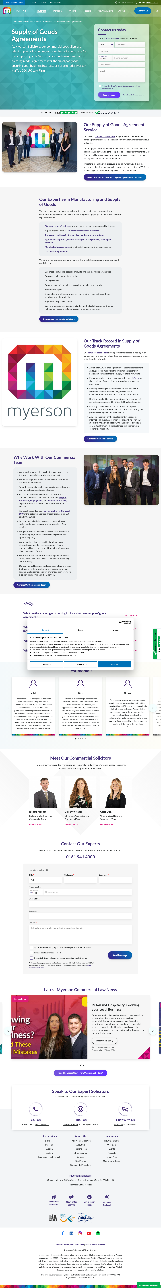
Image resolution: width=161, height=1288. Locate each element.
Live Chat (118, 1124)
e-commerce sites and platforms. (84, 230)
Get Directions (85, 1184)
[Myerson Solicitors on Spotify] (98, 1233)
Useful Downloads (111, 1161)
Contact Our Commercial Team (31, 584)
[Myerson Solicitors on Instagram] (80, 1233)
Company (33, 911)
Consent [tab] (45, 630)
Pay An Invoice (55, 2)
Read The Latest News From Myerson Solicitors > (80, 1072)
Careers (43, 2)
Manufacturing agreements (57, 247)
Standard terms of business (57, 226)
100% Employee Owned (14, 2)
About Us (80, 1144)
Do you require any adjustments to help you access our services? (64, 947)
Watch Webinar (103, 1040)
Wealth (49, 1148)
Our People (32, 2)
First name (68, 875)
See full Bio (34, 824)
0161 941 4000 (152, 2)
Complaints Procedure (80, 1165)
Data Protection (77, 1244)
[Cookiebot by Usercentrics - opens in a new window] (120, 622)
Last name (103, 875)
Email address (34, 899)
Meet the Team (80, 1148)
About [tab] (115, 630)
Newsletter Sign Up (71, 1203)
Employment (36, 500)
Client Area (112, 1157)
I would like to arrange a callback (47, 953)
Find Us (72, 1184)
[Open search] (157, 11)
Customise (79, 664)
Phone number (118, 57)
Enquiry (32, 923)
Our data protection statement (133, 95)
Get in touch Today (89, 1203)
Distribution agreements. (56, 251)
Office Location (80, 1153)
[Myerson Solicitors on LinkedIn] (71, 1233)
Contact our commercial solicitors (59, 319)
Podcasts (112, 1153)
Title (31, 875)
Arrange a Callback (125, 2)
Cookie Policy (91, 1244)
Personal (49, 1144)
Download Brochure (54, 1203)
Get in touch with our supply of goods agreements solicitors (114, 177)
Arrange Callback (107, 1203)
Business (49, 1140)
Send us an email (70, 1124)
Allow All (114, 664)
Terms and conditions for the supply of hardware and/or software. (75, 235)
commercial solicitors (105, 136)
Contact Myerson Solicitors (100, 438)
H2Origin (135, 378)
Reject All (47, 664)
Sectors (49, 1153)
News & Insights (111, 1140)
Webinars (111, 1144)
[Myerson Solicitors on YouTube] (88, 1233)
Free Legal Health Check (49, 1157)
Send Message (109, 95)
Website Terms (62, 1244)
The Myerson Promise (80, 1140)
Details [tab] (80, 630)
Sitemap (101, 1244)
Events (112, 1148)
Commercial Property (57, 500)
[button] (153, 1031)
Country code (103, 56)
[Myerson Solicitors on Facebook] (62, 1233)
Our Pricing (80, 1161)
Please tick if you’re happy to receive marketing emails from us (121, 87)
